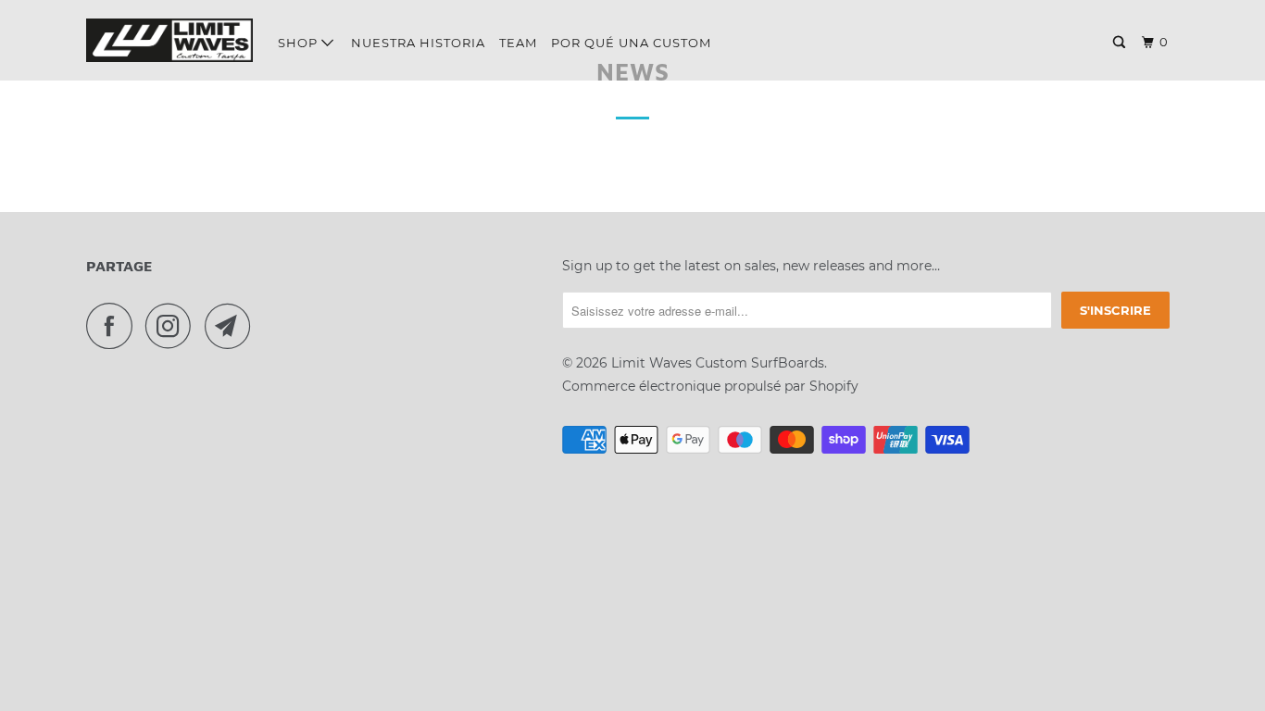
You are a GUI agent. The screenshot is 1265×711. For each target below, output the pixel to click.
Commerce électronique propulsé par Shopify (710, 386)
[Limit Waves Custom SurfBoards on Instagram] (173, 326)
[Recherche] (1121, 42)
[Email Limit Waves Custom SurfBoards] (232, 326)
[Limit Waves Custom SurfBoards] (169, 40)
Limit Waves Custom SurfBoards (717, 363)
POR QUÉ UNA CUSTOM (631, 42)
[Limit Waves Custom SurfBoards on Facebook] (114, 326)
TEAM (518, 42)
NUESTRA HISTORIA (418, 42)
